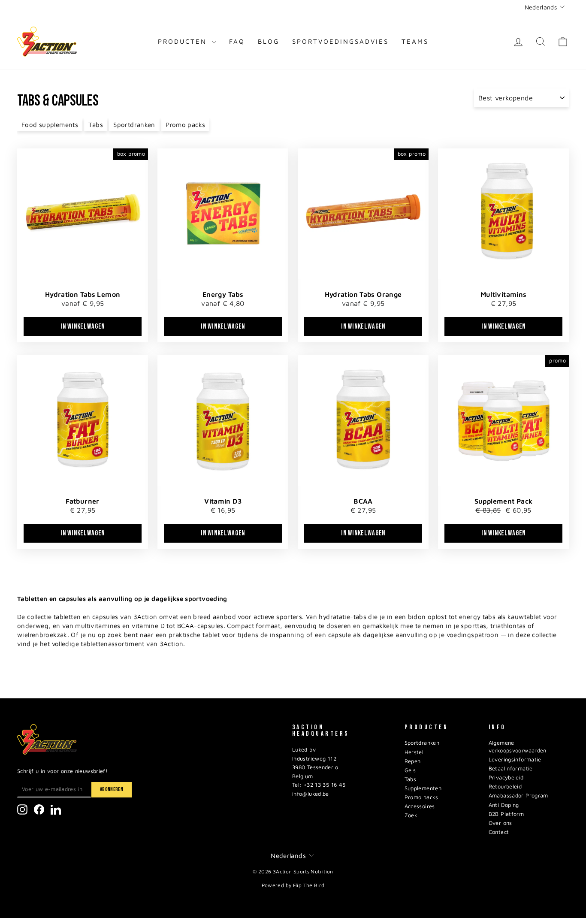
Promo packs (185, 124)
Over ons (500, 823)
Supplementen (423, 788)
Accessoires (420, 806)
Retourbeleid (505, 786)
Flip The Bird (309, 885)
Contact (499, 832)
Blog (268, 41)
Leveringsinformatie (515, 759)
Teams (415, 41)
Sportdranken (134, 124)
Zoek (411, 815)
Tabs (95, 124)
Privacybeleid (506, 777)
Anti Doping (504, 805)
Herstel (414, 752)
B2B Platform (506, 814)
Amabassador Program (518, 795)
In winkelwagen (82, 326)
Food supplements (49, 124)
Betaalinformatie (511, 768)
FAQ (237, 41)
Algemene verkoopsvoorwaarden (518, 747)
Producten (184, 41)
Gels (410, 770)
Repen (413, 761)
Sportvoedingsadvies (340, 41)
